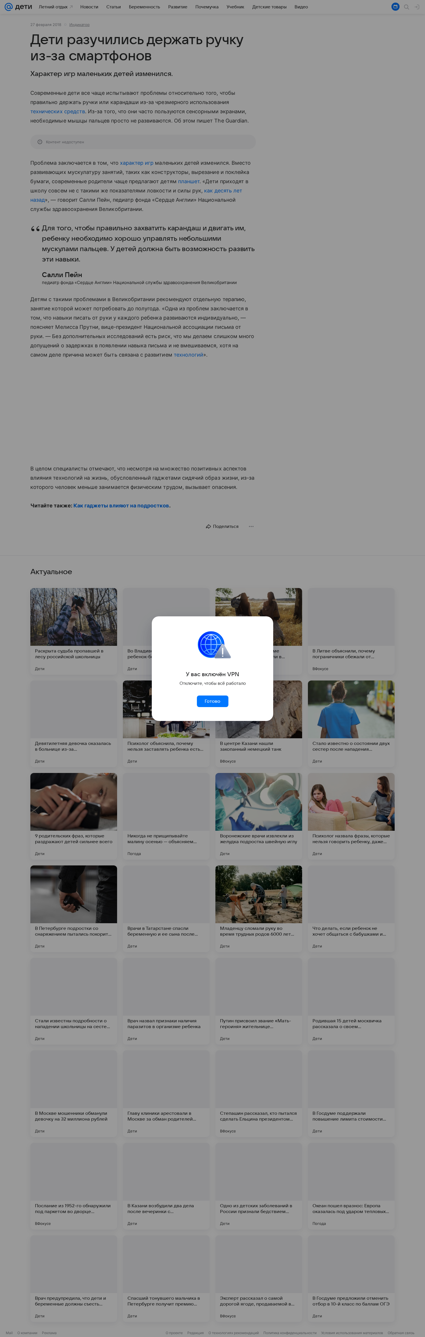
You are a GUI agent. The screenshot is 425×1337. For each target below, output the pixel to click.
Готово (212, 701)
